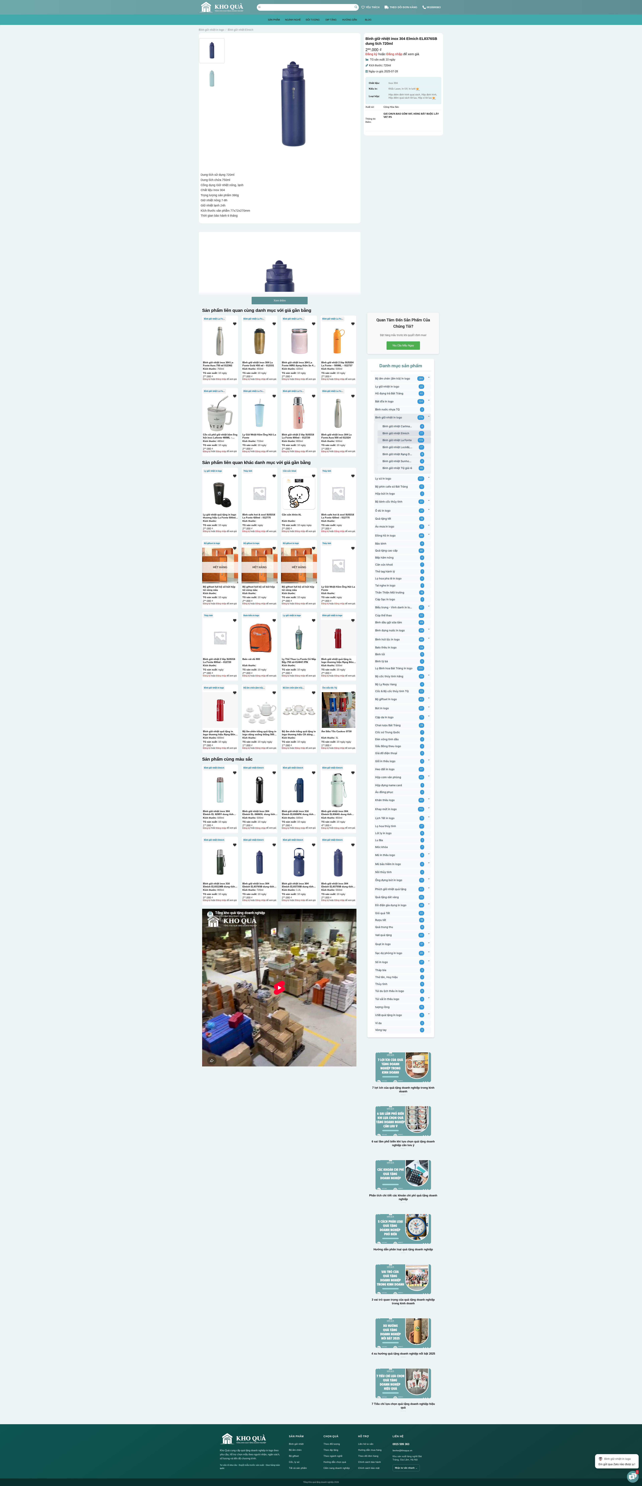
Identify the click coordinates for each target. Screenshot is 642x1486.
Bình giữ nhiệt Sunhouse (397, 461)
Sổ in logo (381, 962)
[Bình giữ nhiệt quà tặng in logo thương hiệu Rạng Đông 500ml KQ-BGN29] (338, 638)
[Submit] (356, 7)
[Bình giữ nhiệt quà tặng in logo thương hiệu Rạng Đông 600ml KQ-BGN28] (220, 710)
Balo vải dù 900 (251, 659)
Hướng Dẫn (349, 19)
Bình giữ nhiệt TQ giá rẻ (397, 468)
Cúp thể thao (383, 615)
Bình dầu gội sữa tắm (388, 622)
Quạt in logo (383, 944)
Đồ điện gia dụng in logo (390, 905)
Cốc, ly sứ (294, 1462)
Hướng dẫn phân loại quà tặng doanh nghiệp (403, 1249)
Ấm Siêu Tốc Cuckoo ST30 (336, 731)
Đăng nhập (394, 54)
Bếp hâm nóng (384, 557)
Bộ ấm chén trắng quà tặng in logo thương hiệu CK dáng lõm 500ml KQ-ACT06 (299, 733)
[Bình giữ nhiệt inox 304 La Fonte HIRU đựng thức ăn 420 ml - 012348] (299, 341)
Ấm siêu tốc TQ (329, 688)
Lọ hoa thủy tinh (385, 826)
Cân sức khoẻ (289, 471)
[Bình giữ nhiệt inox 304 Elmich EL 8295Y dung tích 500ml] (220, 790)
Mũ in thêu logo (385, 855)
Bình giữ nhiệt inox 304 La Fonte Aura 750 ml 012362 (218, 364)
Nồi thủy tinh (383, 872)
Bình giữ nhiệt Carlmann (397, 426)
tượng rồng (382, 1007)
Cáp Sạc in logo (385, 599)
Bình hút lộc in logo (387, 639)
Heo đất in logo (385, 769)
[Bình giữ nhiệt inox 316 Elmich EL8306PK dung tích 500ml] (299, 790)
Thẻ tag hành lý (385, 571)
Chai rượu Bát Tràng (388, 725)
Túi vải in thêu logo (387, 999)
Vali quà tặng (383, 935)
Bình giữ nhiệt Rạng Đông (397, 454)
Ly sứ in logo (383, 478)
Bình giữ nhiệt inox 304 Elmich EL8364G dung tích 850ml (336, 813)
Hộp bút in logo (385, 493)
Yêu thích (373, 7)
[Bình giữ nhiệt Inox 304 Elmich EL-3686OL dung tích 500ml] (259, 790)
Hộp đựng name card (388, 785)
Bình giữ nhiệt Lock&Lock (397, 447)
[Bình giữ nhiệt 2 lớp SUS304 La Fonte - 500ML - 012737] (338, 341)
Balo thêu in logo (251, 615)
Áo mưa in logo (384, 526)
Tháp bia (380, 970)
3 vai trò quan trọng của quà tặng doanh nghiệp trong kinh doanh (403, 1301)
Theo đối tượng (332, 1444)
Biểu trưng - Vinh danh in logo (393, 607)
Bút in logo (382, 708)
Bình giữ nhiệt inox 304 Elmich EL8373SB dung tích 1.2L (297, 885)
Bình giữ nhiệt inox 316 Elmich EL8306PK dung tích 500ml (297, 813)
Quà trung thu (384, 927)
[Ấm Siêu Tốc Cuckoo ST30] (338, 710)
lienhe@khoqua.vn (402, 1450)
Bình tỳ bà (381, 661)
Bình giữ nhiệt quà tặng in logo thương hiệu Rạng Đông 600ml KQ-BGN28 (220, 733)
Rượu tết (380, 920)
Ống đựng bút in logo (388, 880)
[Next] (352, 104)
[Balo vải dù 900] (259, 638)
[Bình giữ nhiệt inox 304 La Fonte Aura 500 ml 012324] (338, 413)
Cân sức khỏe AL (291, 514)
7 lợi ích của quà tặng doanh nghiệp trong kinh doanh (403, 1089)
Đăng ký (371, 54)
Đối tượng (313, 19)
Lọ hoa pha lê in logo (388, 578)
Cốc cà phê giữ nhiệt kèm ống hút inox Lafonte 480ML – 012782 (220, 436)
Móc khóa (381, 847)
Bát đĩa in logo (384, 401)
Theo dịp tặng (331, 1450)
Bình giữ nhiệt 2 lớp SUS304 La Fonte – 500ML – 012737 (337, 364)
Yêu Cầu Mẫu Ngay (403, 345)
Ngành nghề (293, 19)
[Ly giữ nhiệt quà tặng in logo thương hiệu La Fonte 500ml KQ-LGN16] (220, 493)
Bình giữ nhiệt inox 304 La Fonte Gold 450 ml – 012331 (258, 364)
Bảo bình (380, 543)
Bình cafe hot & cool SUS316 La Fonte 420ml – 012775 (258, 516)
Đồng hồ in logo (385, 535)
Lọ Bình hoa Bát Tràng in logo (393, 668)
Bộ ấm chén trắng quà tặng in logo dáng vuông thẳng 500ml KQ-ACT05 (259, 733)
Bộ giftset (294, 1456)
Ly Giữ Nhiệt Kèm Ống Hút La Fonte (259, 436)
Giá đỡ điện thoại (386, 753)
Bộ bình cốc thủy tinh (388, 501)
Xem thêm (280, 300)
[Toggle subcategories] (429, 377)
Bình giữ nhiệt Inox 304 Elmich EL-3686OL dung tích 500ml (258, 813)
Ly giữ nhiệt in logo (213, 471)
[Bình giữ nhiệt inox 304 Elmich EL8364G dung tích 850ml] (338, 790)
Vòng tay (381, 1030)
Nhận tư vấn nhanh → (406, 1468)
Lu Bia (379, 840)
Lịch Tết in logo (385, 818)
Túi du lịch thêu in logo (389, 991)
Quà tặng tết (383, 518)
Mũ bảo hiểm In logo (388, 864)
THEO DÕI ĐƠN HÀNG (403, 7)
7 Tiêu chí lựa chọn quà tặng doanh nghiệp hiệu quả (403, 1405)
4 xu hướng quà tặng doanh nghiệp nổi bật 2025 (403, 1353)
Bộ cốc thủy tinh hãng (389, 676)
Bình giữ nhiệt (296, 1444)
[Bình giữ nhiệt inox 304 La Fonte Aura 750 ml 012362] (220, 341)
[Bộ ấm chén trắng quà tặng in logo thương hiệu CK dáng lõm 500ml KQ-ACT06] (299, 710)
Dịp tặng (331, 19)
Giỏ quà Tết (382, 913)
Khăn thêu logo (385, 800)
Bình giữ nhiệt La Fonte (215, 319)
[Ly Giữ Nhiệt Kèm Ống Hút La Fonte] (259, 413)
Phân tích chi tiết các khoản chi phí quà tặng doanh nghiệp (403, 1197)
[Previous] (234, 104)
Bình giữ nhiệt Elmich (240, 29)
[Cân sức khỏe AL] (299, 493)
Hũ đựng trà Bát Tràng (389, 393)
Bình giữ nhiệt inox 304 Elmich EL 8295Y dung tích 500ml (218, 813)
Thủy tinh (247, 471)
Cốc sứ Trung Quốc (387, 732)
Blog (368, 19)
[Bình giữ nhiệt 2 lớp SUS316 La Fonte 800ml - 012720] (299, 413)
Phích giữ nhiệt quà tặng (390, 889)
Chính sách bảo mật (369, 1468)
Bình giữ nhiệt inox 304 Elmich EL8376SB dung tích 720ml (258, 885)
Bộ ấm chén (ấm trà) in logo (256, 688)
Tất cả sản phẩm (298, 1468)
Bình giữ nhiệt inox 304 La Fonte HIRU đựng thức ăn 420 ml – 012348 (299, 364)
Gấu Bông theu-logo (388, 746)
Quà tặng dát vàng (387, 897)
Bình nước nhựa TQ (387, 409)
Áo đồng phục (384, 792)
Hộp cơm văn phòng (388, 777)
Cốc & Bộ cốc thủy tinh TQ (392, 691)
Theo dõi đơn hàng (368, 1456)
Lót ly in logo (383, 833)
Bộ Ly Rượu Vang (386, 684)
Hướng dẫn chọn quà (335, 1462)
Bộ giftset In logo (212, 543)
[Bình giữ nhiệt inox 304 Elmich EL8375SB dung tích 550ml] (338, 862)
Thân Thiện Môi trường (389, 592)
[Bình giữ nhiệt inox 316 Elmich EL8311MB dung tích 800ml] (220, 862)
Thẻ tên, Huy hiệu (386, 977)
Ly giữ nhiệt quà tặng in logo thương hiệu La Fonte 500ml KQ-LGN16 (219, 516)
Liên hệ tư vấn (365, 1444)
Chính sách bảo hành (369, 1462)
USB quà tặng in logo (388, 1015)
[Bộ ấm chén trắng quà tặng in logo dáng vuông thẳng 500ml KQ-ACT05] (259, 710)
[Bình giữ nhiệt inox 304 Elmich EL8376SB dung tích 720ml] (259, 862)
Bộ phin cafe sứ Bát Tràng (391, 486)
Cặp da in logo (384, 717)
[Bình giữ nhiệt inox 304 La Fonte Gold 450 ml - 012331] (259, 341)
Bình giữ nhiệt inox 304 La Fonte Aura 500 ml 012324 (336, 436)
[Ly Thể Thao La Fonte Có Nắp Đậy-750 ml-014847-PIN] (299, 638)
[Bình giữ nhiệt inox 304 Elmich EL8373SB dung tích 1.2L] (299, 862)
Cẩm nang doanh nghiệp (337, 1468)
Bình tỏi (380, 654)
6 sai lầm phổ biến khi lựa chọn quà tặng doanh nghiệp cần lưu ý (403, 1143)
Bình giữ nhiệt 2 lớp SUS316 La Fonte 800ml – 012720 (298, 436)
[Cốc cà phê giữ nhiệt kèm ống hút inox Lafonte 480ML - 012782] (220, 413)
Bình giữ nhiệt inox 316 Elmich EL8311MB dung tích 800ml (219, 885)
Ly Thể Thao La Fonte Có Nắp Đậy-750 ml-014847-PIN (299, 660)
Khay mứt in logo (386, 809)
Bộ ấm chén (295, 1450)
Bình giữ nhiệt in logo (211, 29)
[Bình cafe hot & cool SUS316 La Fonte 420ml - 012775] (259, 493)
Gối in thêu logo (385, 761)
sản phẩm (274, 19)
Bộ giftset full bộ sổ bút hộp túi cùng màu (219, 588)
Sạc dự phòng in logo (388, 953)
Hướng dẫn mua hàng (370, 1450)
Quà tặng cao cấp (386, 550)
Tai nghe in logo (385, 585)
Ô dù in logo (383, 510)
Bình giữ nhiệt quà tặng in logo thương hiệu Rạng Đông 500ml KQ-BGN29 (338, 660)
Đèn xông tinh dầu (387, 739)
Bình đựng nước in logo (390, 630)
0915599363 (434, 7)
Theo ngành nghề (333, 1456)
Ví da (378, 1023)
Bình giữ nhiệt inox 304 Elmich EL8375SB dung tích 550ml (337, 885)
